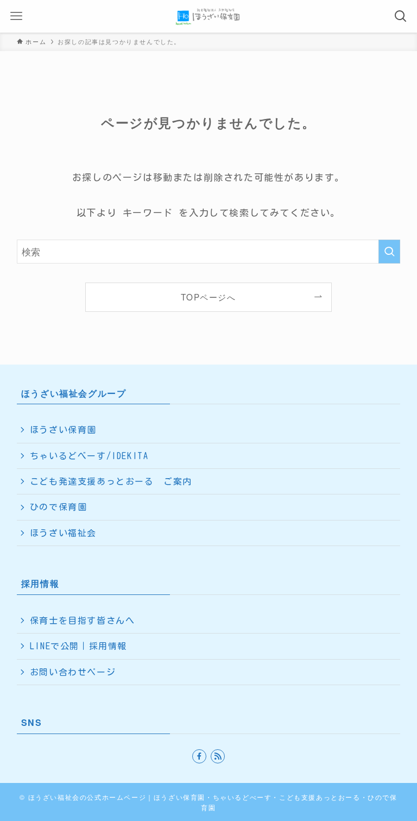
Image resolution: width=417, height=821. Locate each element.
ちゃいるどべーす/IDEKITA (89, 456)
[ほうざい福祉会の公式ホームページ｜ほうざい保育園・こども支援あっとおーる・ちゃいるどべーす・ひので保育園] (208, 16)
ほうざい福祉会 (63, 533)
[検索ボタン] (400, 16)
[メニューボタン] (16, 16)
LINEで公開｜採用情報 (78, 646)
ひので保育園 (58, 507)
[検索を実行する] (389, 252)
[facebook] (199, 756)
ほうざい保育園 (63, 429)
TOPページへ (208, 297)
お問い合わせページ (73, 672)
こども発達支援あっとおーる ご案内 (111, 481)
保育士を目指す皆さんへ (82, 620)
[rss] (218, 756)
